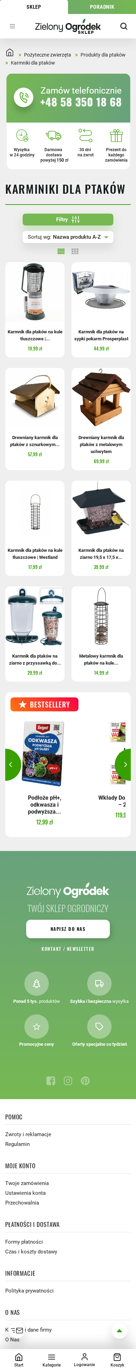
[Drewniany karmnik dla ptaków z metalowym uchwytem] (101, 397)
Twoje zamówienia (27, 1183)
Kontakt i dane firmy (28, 1330)
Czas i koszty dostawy (31, 1252)
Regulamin (17, 1144)
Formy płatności (24, 1242)
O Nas (12, 1339)
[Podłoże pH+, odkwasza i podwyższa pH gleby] (44, 753)
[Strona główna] (68, 26)
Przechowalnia (22, 1203)
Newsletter (81, 948)
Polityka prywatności (29, 1291)
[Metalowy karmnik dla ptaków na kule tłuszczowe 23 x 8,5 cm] (101, 616)
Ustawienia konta (25, 1193)
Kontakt (51, 948)
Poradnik (102, 7)
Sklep (34, 7)
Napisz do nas (68, 928)
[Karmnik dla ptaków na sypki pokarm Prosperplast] (101, 291)
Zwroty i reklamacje (28, 1134)
